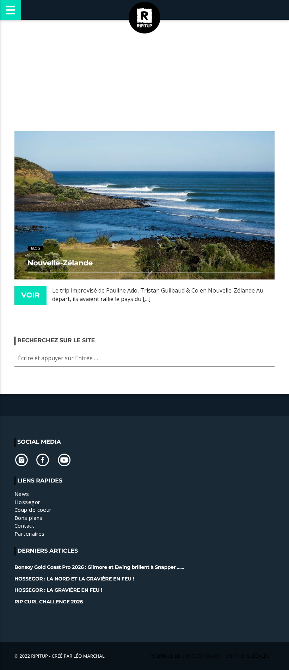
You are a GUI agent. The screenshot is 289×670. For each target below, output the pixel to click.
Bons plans (28, 517)
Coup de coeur (33, 509)
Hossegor (27, 501)
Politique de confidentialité (185, 656)
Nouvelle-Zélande (60, 263)
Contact (24, 525)
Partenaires (29, 533)
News (21, 493)
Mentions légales (247, 656)
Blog (36, 248)
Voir (30, 295)
